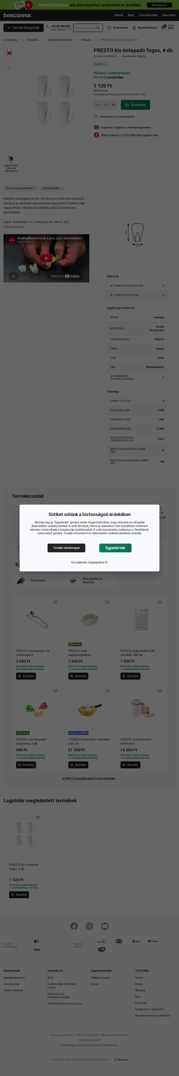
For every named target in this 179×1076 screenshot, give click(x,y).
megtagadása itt (98, 562)
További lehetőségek (66, 548)
